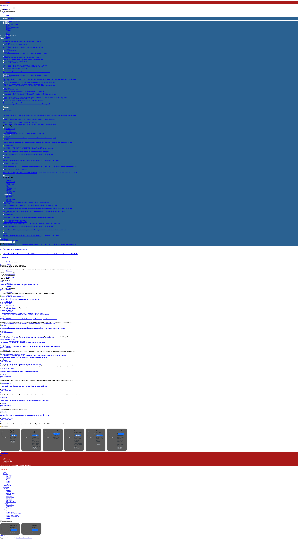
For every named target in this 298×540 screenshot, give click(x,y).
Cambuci (8, 179)
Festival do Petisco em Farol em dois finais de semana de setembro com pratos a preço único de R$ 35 (37, 142)
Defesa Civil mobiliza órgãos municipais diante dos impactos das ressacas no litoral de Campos (34, 355)
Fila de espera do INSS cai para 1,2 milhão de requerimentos (23, 47)
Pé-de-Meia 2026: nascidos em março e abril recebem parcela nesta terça (24, 401)
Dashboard (4, 469)
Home (6, 18)
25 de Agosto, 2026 (5, 289)
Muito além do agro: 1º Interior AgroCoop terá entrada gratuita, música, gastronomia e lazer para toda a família (39, 115)
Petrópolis (9, 292)
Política (8, 46)
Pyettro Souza (12, 431)
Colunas (8, 508)
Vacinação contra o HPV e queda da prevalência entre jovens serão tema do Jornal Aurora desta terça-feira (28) (40, 245)
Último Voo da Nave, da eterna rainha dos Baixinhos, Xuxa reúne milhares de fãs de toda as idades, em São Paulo (40, 254)
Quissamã (9, 193)
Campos (8, 268)
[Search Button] (14, 8)
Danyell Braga (34, 431)
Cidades (6, 176)
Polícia (8, 43)
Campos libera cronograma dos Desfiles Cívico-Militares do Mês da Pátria (24, 415)
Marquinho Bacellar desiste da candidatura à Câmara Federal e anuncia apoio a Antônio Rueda (34, 211)
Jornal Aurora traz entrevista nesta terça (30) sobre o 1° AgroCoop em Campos (29, 124)
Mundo (8, 40)
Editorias (6, 23)
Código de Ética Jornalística (13, 21)
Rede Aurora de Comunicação (24, 465)
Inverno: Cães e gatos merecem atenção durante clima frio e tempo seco (78, 442)
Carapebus (9, 182)
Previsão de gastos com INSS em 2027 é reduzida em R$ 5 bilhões (25, 76)
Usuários (5, 503)
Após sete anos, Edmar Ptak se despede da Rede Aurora (22, 364)
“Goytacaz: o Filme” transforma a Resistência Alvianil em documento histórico (28, 148)
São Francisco (10, 305)
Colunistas (6, 6)
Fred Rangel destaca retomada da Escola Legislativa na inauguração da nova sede (30, 319)
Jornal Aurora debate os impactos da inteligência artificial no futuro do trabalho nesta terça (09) (35, 98)
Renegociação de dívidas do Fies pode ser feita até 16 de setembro (25, 94)
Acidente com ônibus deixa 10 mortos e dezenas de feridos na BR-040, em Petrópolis (31, 346)
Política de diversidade (12, 27)
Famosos (8, 138)
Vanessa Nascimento (7, 288)
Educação (8, 28)
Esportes (8, 29)
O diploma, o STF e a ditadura (13, 439)
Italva (7, 186)
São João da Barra (11, 199)
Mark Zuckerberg (10, 191)
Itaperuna (8, 189)
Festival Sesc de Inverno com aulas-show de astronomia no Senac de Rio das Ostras (31, 160)
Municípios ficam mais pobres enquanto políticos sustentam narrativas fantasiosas (120, 441)
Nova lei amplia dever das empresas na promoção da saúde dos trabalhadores (36, 442)
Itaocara (8, 187)
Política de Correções (12, 24)
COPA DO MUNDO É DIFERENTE (56, 437)
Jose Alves (121, 431)
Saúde (8, 49)
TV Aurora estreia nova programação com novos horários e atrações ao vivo (28, 226)
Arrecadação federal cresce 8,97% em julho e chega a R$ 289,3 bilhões (23, 386)
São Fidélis (9, 302)
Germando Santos (99, 431)
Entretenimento (7, 135)
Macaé (8, 190)
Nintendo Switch (10, 129)
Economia (8, 26)
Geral (7, 31)
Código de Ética (7, 461)
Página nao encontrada (11, 262)
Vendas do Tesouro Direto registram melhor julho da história (23, 60)
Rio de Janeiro (10, 195)
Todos (8, 25)
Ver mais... (14, 435)
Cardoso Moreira (10, 183)
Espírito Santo (10, 277)
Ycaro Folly (56, 431)
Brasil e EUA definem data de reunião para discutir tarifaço (19, 372)
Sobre (7, 15)
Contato (5, 463)
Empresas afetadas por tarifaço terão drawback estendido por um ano (26, 72)
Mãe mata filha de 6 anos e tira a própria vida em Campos (22, 57)
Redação (4, 302)
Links (4, 12)
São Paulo (9, 201)
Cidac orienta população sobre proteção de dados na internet (23, 133)
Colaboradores (7, 2)
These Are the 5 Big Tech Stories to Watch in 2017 (20, 123)
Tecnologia (6, 75)
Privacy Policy (10, 18)
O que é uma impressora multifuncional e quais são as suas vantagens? (26, 104)
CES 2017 (9, 130)
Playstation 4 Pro (11, 188)
